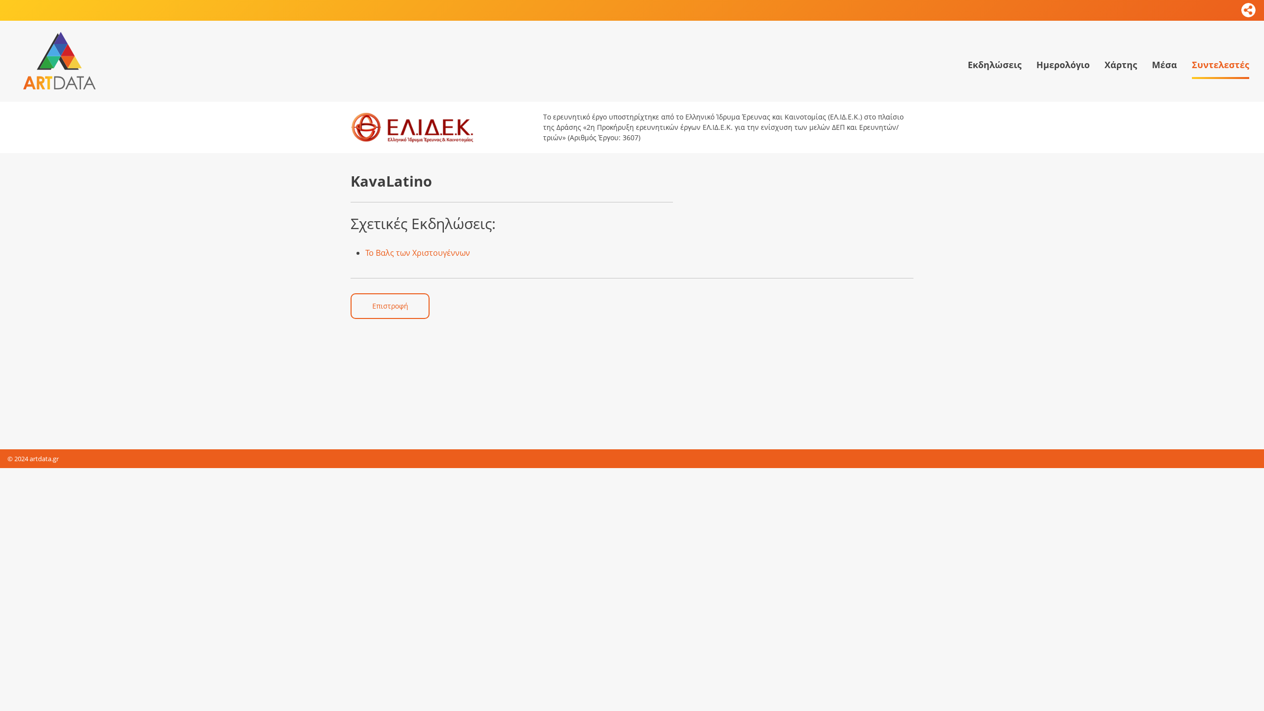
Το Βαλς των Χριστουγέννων (417, 252)
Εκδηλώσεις (995, 65)
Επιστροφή (390, 306)
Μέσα (1164, 65)
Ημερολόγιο (1063, 65)
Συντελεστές (1220, 65)
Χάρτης (1121, 65)
